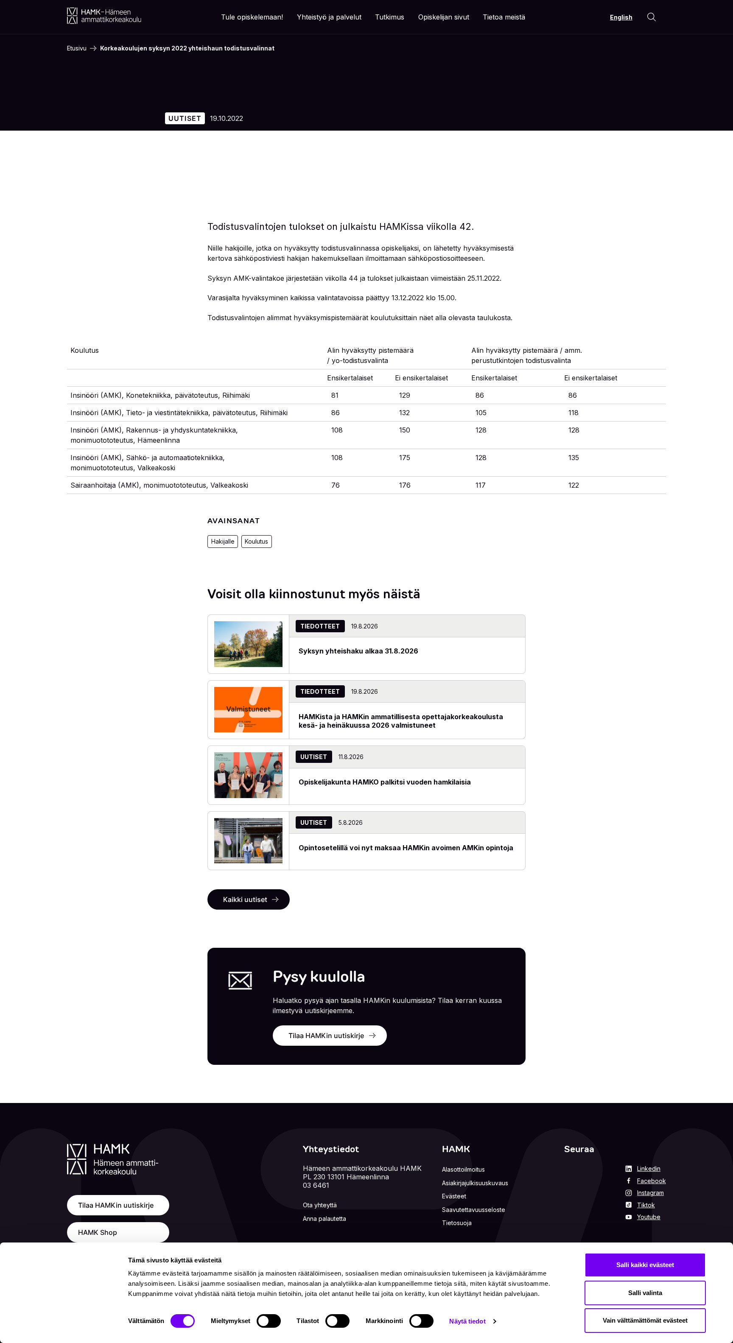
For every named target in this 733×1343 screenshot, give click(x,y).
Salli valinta (645, 1292)
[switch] (269, 1321)
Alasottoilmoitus (463, 1169)
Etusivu (77, 48)
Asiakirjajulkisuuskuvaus (475, 1183)
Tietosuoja (457, 1222)
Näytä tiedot (467, 1321)
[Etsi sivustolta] (651, 17)
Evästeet (454, 1196)
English (621, 17)
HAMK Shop (97, 1232)
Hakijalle (223, 541)
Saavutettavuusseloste (473, 1209)
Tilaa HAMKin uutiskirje (326, 1035)
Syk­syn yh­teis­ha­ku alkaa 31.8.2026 (359, 651)
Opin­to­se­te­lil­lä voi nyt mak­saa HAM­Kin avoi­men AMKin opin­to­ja (406, 847)
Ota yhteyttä (320, 1205)
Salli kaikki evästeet (645, 1264)
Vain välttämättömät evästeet (645, 1320)
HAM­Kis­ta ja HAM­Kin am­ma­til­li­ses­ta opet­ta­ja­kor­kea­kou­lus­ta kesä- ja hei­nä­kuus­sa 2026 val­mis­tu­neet (401, 720)
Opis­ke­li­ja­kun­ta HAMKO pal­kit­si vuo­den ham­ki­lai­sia (385, 782)
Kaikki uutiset (245, 899)
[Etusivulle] (104, 15)
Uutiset (185, 118)
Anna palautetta (324, 1218)
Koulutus (256, 541)
